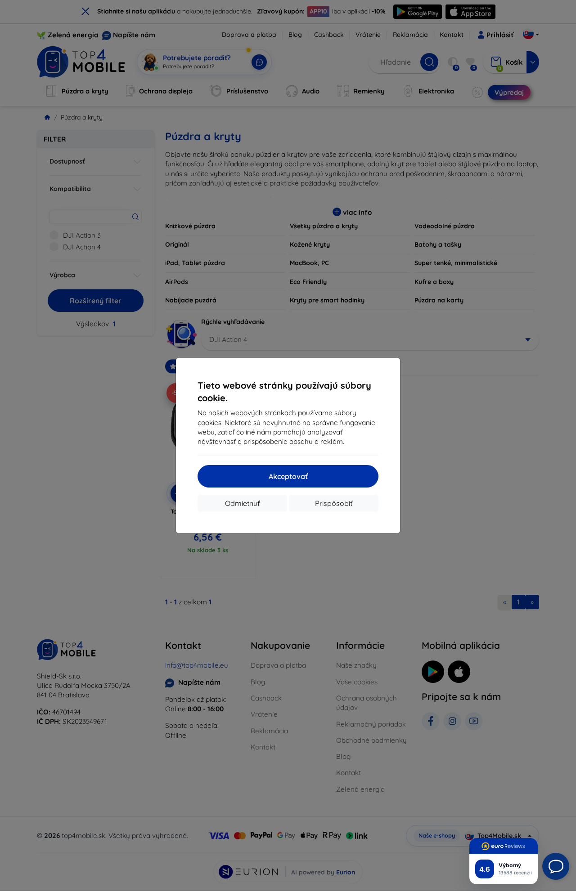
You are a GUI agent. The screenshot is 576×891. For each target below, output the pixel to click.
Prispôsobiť (333, 503)
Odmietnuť (242, 503)
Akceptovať (288, 476)
